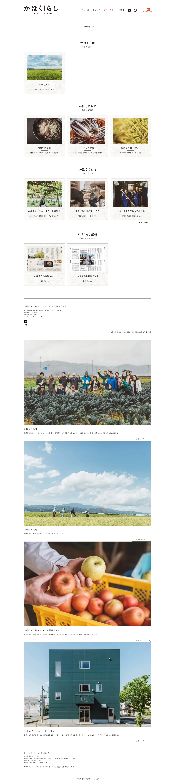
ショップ (96, 10)
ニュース (85, 10)
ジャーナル (108, 10)
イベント (121, 10)
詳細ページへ (140, 439)
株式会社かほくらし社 (32, 756)
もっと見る (144, 222)
